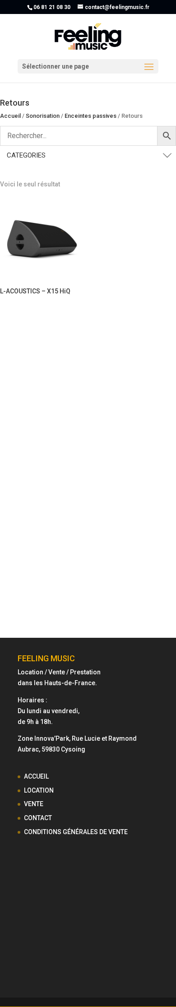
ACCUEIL (36, 776)
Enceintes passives (90, 115)
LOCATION (39, 790)
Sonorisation (43, 115)
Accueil (10, 115)
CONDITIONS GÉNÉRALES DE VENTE (76, 831)
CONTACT (38, 817)
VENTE (33, 803)
